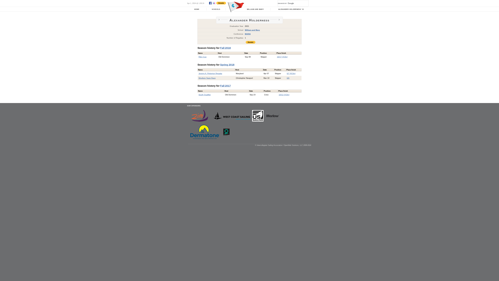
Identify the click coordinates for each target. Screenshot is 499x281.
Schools (216, 9)
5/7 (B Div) (291, 73)
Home (196, 9)
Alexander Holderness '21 (291, 9)
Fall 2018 (225, 48)
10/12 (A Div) (284, 95)
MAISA (248, 34)
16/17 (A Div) (282, 57)
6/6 (288, 78)
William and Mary (255, 9)
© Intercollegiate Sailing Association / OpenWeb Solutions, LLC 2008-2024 (283, 145)
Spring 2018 (227, 64)
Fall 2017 (225, 85)
